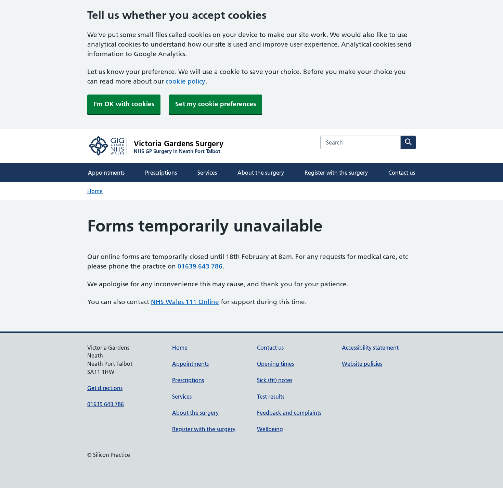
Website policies (362, 363)
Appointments (106, 172)
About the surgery (260, 172)
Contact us (401, 172)
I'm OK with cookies (123, 104)
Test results (270, 396)
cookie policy (185, 81)
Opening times (275, 363)
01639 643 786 (200, 266)
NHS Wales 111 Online (185, 302)
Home (95, 191)
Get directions (104, 388)
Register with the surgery (336, 172)
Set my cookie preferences (215, 104)
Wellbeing (270, 429)
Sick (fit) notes (274, 380)
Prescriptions (161, 172)
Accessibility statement (370, 347)
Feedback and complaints (289, 412)
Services (207, 172)
